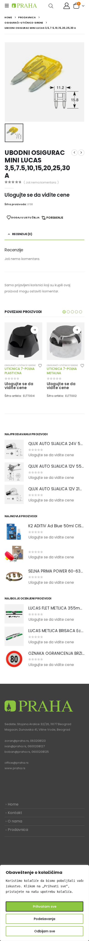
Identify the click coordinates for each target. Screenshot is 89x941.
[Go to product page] (23, 341)
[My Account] (67, 6)
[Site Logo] (24, 5)
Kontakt (15, 812)
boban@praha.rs (17, 752)
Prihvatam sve (44, 906)
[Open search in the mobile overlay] (51, 6)
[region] (44, 903)
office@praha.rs (17, 763)
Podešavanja (44, 919)
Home (13, 804)
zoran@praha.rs (17, 741)
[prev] (74, 152)
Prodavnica (18, 829)
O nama (15, 821)
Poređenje (54, 218)
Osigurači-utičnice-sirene (20, 365)
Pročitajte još (35, 330)
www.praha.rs (15, 768)
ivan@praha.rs (15, 746)
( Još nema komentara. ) (41, 182)
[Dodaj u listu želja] (40, 365)
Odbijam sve (44, 931)
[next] (81, 152)
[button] (8, 6)
